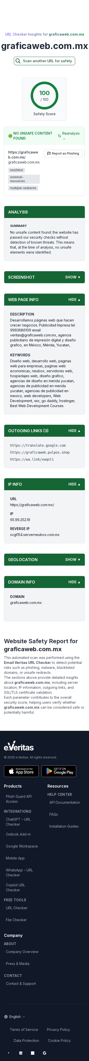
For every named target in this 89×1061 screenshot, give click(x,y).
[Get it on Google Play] (59, 771)
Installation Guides (64, 826)
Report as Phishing (65, 153)
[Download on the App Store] (21, 771)
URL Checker (16, 908)
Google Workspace (22, 846)
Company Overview (22, 952)
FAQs (53, 814)
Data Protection (26, 1040)
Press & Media (17, 963)
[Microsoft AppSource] (33, 1053)
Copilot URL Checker (15, 887)
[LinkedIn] (21, 1053)
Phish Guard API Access (19, 798)
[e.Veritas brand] (44, 745)
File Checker (16, 920)
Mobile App (15, 858)
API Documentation (64, 802)
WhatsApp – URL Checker (19, 872)
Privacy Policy (58, 1029)
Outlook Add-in (18, 834)
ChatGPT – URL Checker (18, 821)
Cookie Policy (59, 1040)
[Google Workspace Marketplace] (44, 1053)
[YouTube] (9, 1053)
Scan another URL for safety (47, 61)
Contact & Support (21, 983)
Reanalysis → (71, 135)
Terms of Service (24, 1029)
